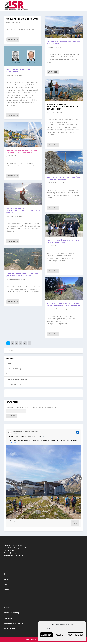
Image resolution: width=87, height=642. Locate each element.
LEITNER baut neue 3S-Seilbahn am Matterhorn (63, 42)
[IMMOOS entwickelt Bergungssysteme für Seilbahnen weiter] (23, 194)
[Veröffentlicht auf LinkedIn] (77, 432)
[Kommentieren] (14, 523)
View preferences (75, 635)
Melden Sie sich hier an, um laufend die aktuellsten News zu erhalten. (31, 408)
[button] (6, 478)
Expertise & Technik (13, 384)
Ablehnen (60, 635)
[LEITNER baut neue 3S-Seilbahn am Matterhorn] (64, 27)
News (6, 574)
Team (27, 640)
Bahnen (9, 363)
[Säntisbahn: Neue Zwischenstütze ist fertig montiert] (64, 162)
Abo (5, 584)
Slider (23, 279)
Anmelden (12, 416)
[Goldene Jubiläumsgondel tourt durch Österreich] (64, 225)
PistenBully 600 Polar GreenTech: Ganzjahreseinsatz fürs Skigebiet (63, 304)
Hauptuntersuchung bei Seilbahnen (18, 70)
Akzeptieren (46, 635)
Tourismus (18, 156)
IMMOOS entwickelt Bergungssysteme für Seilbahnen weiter (23, 210)
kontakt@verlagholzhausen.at (15, 553)
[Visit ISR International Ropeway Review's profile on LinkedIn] (10, 432)
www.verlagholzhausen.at (13, 555)
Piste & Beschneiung (61, 309)
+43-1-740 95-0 (9, 550)
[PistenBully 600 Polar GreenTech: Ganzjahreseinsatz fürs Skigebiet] (64, 288)
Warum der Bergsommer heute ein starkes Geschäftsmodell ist (22, 151)
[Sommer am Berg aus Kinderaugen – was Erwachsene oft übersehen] (64, 90)
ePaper (6, 590)
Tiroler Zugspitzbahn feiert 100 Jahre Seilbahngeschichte (22, 274)
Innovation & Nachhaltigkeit (16, 379)
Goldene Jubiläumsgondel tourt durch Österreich (63, 241)
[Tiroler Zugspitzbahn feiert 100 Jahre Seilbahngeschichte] (23, 259)
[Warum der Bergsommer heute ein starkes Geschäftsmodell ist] (23, 134)
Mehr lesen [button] (12, 442)
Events (18, 22)
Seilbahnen (18, 75)
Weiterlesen (13, 39)
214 (25, 343)
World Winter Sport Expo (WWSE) (22, 19)
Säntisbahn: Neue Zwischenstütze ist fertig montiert (63, 178)
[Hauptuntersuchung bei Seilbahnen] (23, 56)
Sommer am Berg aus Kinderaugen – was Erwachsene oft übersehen (62, 106)
